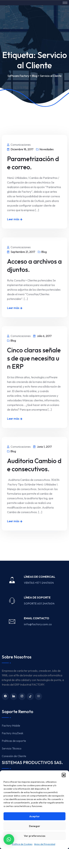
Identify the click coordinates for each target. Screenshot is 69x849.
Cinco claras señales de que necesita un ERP (34, 358)
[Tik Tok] (30, 696)
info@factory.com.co (38, 624)
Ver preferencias (34, 835)
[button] (63, 775)
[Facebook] (5, 696)
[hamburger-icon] (65, 2)
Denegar (34, 826)
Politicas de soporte (14, 741)
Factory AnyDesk (12, 733)
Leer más (13, 219)
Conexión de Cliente (14, 756)
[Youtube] (38, 696)
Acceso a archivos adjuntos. (34, 265)
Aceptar (34, 816)
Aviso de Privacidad (44, 844)
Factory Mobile (11, 725)
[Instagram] (21, 696)
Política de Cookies (22, 844)
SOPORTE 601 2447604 (39, 603)
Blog (44, 252)
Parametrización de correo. (33, 163)
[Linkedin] (13, 696)
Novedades (46, 149)
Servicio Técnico (11, 748)
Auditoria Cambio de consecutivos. (34, 465)
